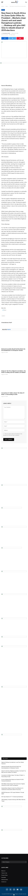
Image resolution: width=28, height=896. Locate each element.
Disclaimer (3, 877)
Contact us (3, 881)
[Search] (26, 2)
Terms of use (4, 873)
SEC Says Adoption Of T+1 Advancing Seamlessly (12, 796)
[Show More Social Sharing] (25, 38)
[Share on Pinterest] (20, 38)
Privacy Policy (4, 875)
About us (3, 870)
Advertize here (4, 879)
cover (3, 315)
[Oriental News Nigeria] (14, 2)
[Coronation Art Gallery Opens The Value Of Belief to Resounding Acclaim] (14, 384)
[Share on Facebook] (5, 38)
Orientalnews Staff (6, 33)
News (3, 9)
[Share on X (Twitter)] (12, 38)
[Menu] (2, 2)
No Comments (5, 34)
